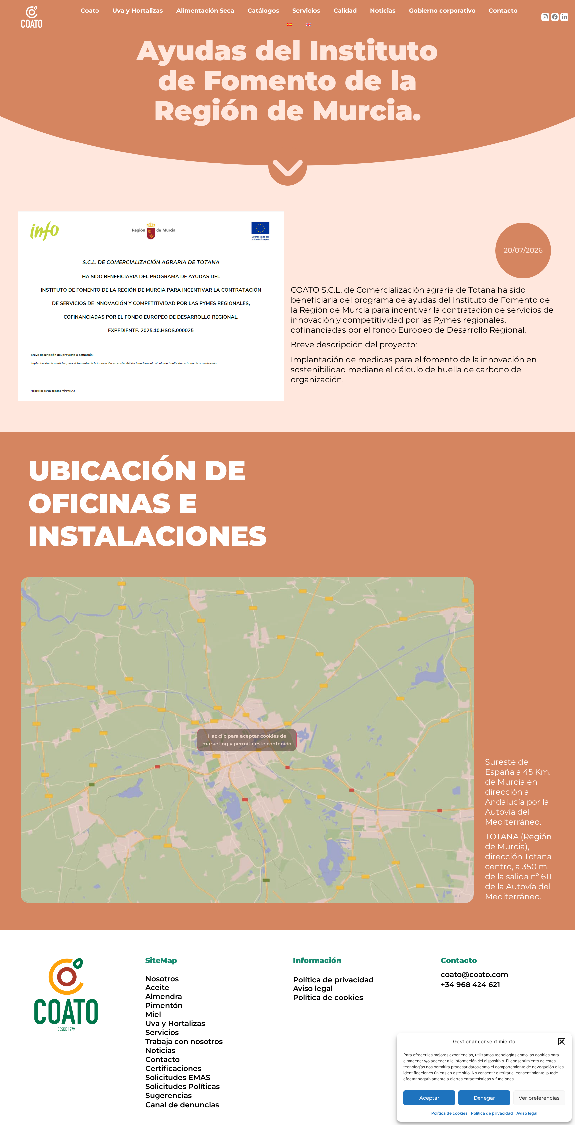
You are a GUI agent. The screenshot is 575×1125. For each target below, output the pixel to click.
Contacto (503, 10)
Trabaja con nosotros (184, 1041)
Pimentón (164, 1005)
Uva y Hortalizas (137, 10)
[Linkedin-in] (564, 17)
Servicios (306, 10)
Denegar (484, 1098)
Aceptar (429, 1098)
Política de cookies (449, 1113)
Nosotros (162, 978)
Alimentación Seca (205, 10)
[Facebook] (555, 17)
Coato (90, 10)
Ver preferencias (539, 1098)
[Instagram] (545, 17)
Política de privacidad (492, 1113)
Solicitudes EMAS (177, 1077)
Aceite (157, 987)
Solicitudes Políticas (182, 1086)
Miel (153, 1014)
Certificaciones (173, 1068)
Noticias (383, 10)
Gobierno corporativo (442, 10)
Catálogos (263, 10)
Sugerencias (168, 1095)
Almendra (163, 996)
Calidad (345, 10)
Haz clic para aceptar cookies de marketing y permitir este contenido (246, 740)
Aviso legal (526, 1113)
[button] (561, 1041)
